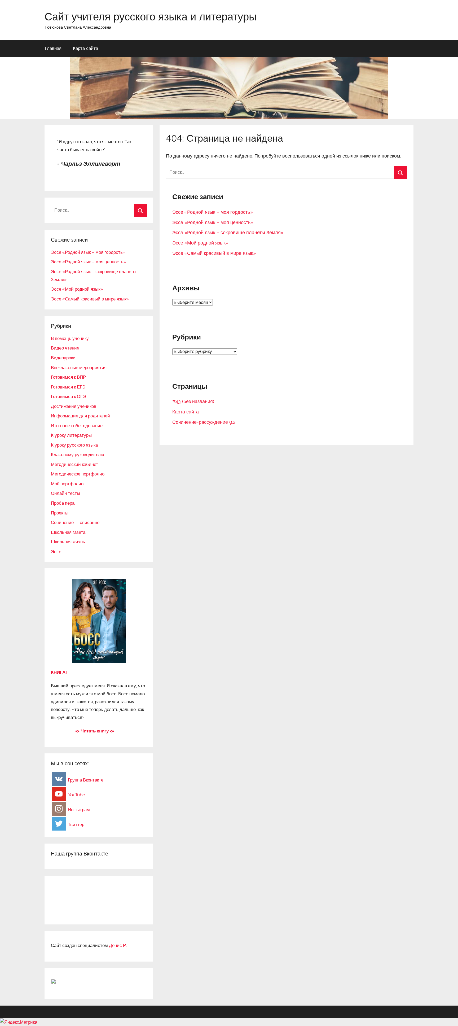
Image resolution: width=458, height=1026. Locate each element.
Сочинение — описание (75, 522)
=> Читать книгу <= (94, 731)
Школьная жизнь (68, 541)
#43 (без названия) (193, 401)
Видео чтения (65, 348)
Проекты (59, 513)
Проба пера (62, 503)
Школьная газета (68, 532)
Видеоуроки (63, 357)
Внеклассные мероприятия (79, 367)
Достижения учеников (73, 406)
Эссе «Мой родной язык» (200, 243)
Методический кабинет (74, 464)
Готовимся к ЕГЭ (68, 387)
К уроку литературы (71, 435)
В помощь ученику (70, 338)
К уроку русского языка (74, 445)
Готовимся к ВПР (68, 377)
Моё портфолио (67, 483)
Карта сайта (85, 48)
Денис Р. (118, 945)
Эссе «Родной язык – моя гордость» (212, 212)
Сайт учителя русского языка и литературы (151, 16)
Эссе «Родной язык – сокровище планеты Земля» (227, 232)
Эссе (56, 551)
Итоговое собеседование (77, 425)
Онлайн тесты (65, 493)
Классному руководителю (77, 454)
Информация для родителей (80, 415)
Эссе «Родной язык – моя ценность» (212, 222)
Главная (53, 48)
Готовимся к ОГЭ (68, 396)
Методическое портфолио (77, 474)
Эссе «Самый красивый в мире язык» (214, 253)
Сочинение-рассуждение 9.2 (203, 422)
